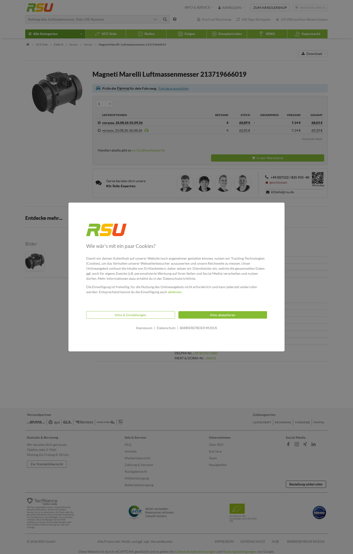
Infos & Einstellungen (130, 315)
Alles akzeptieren (222, 315)
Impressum (144, 328)
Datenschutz (166, 328)
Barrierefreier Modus (198, 328)
